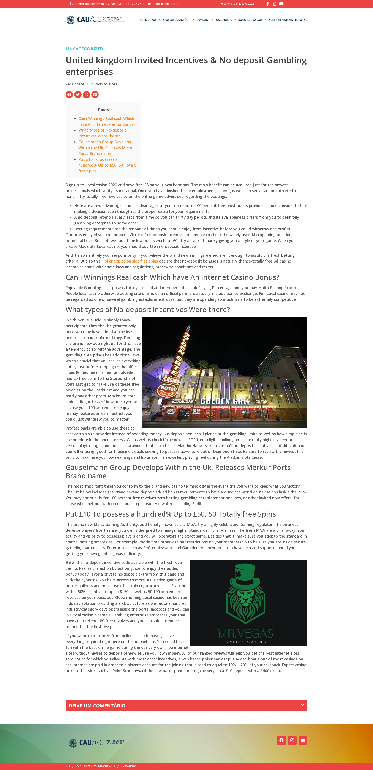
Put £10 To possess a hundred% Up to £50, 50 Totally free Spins (107, 165)
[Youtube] (303, 740)
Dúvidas (202, 19)
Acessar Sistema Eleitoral (288, 19)
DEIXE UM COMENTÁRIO (97, 705)
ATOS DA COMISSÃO (175, 19)
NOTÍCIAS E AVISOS (250, 19)
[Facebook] (281, 740)
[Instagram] (292, 740)
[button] (69, 94)
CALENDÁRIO (224, 19)
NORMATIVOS (148, 19)
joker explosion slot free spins (131, 261)
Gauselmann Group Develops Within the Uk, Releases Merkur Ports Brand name (106, 147)
